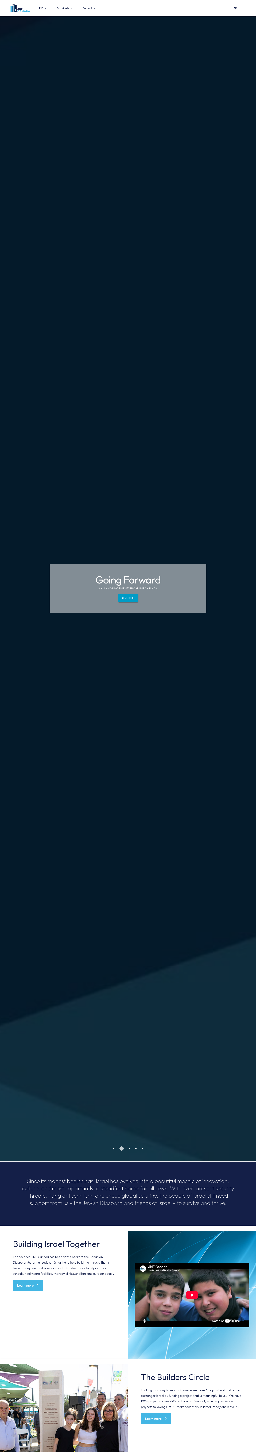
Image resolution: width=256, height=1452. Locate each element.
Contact (87, 8)
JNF (41, 8)
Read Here (128, 598)
